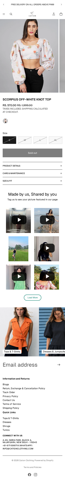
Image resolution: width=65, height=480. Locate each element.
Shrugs (6, 426)
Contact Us (9, 400)
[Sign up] (58, 364)
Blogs (6, 384)
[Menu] (4, 14)
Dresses (7, 422)
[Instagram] (36, 475)
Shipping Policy (11, 407)
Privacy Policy (10, 396)
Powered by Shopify (43, 460)
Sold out (32, 152)
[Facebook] (30, 475)
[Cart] (61, 14)
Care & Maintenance (14, 173)
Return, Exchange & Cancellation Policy (24, 388)
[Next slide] (61, 4)
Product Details (11, 165)
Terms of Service (12, 403)
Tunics (6, 429)
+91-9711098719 (11, 445)
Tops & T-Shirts (11, 418)
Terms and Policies (32, 467)
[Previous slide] (3, 4)
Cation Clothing (26, 460)
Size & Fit (7, 181)
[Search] (11, 14)
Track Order (9, 392)
